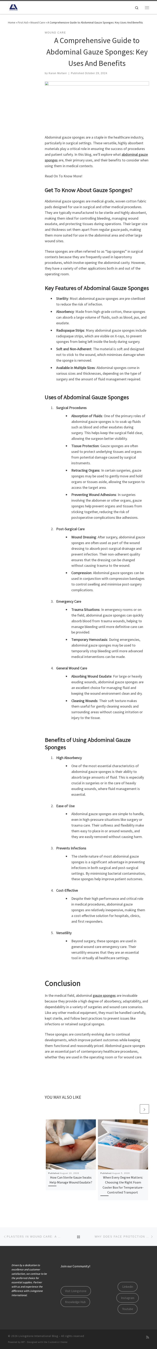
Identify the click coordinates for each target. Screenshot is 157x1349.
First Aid (23, 22)
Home (11, 22)
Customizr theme (57, 1342)
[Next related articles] (144, 1108)
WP (23, 1342)
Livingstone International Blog (38, 1336)
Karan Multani (58, 73)
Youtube (127, 1309)
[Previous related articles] (134, 1108)
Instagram (127, 1298)
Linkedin (127, 1287)
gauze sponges (104, 995)
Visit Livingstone (75, 1291)
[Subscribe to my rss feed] (147, 1337)
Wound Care (37, 22)
